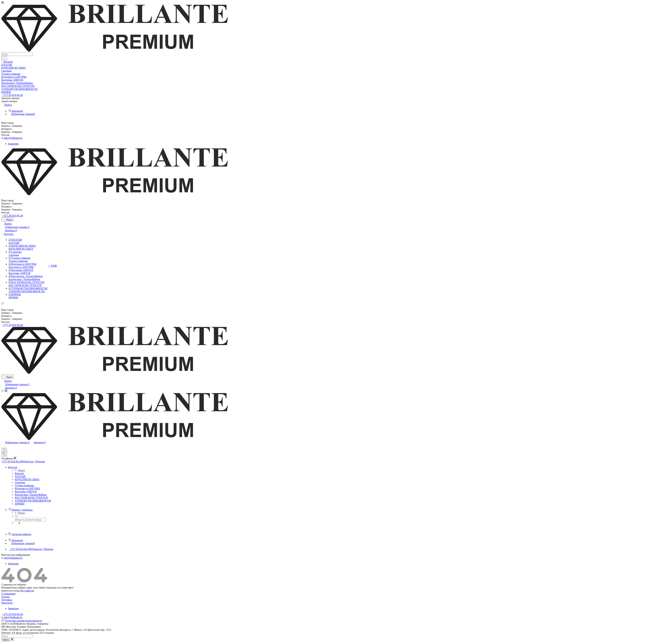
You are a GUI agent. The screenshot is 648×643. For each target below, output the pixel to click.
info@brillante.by (13, 138)
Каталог (19, 473)
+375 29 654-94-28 (12, 95)
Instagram (13, 143)
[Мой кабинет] (2, 446)
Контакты (7, 602)
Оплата (5, 596)
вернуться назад (10, 590)
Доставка (6, 599)
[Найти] (4, 58)
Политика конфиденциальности (23, 620)
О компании (8, 593)
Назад (21, 470)
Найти (6, 640)
